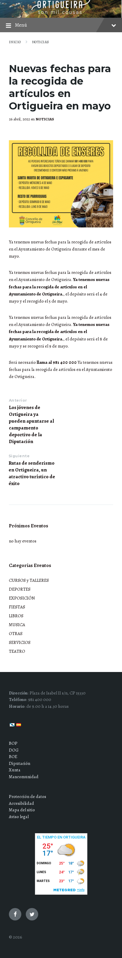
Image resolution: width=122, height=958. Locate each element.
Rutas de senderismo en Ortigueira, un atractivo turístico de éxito (32, 473)
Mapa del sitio (22, 810)
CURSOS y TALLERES (29, 580)
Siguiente (19, 456)
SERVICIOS (19, 642)
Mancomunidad (23, 777)
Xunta (14, 770)
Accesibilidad (21, 803)
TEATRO (17, 651)
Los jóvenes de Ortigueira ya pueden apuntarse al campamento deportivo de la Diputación (31, 424)
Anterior (18, 400)
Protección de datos (27, 796)
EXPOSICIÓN (22, 598)
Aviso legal (19, 817)
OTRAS (16, 633)
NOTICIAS (40, 42)
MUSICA (17, 625)
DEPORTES (19, 589)
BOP (13, 743)
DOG (14, 750)
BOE (13, 757)
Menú (21, 25)
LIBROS (16, 616)
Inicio (15, 42)
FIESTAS (17, 607)
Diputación (19, 763)
